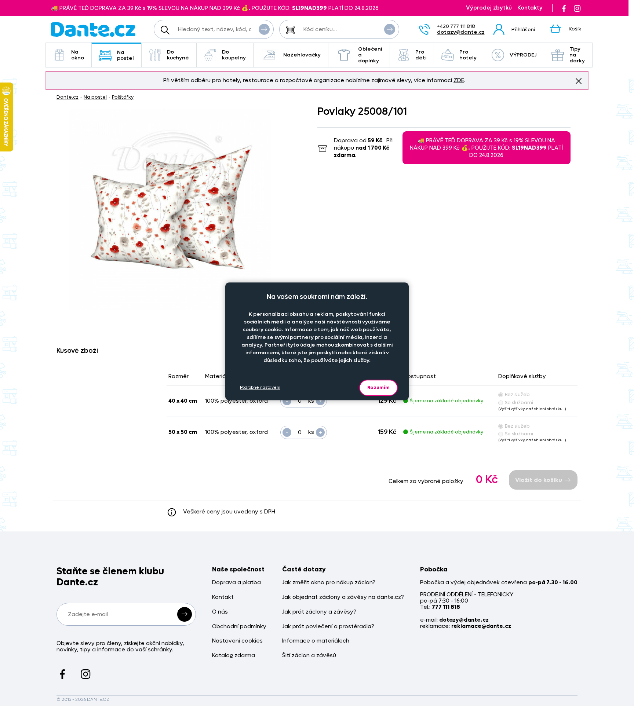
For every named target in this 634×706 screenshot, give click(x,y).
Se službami (519, 402)
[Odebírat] (184, 614)
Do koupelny (234, 54)
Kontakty (530, 8)
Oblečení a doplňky (370, 54)
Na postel (125, 55)
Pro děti (420, 54)
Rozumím (378, 387)
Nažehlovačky (302, 54)
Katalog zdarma (233, 655)
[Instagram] (577, 8)
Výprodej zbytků (489, 8)
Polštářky (123, 97)
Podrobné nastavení (260, 387)
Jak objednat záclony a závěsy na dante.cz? (343, 597)
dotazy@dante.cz (461, 32)
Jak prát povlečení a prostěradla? (328, 626)
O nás (220, 612)
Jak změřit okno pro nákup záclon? (328, 582)
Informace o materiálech (315, 641)
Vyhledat (264, 29)
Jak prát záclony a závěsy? (319, 612)
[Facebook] (564, 8)
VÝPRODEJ (523, 54)
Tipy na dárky (577, 54)
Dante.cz (68, 97)
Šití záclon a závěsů (309, 655)
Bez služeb (517, 394)
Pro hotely (468, 54)
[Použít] (389, 29)
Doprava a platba (236, 582)
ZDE (458, 80)
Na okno (77, 54)
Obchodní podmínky (239, 626)
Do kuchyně (178, 54)
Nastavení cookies (237, 641)
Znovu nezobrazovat (578, 81)
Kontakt (223, 597)
